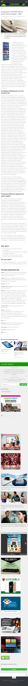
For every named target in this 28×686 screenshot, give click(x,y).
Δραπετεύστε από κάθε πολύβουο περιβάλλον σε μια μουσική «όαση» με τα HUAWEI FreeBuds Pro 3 (13, 526)
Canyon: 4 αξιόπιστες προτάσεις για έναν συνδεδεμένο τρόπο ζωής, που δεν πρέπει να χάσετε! (12, 506)
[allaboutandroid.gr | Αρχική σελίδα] (3, 2)
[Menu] (26, 1)
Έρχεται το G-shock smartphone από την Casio (19, 354)
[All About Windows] (11, 652)
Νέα (2, 8)
